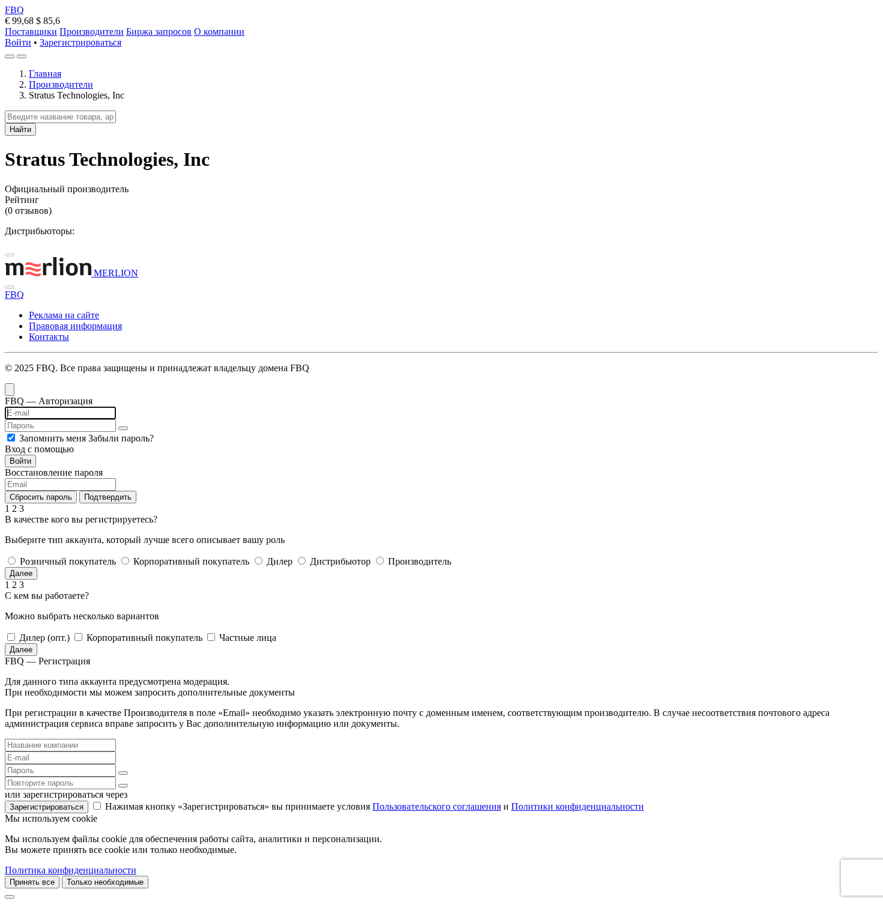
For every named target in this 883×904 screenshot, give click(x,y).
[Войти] (9, 56)
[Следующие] (9, 287)
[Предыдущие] (9, 254)
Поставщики (31, 31)
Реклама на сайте (64, 315)
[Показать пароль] (123, 428)
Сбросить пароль (41, 497)
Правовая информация (75, 326)
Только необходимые (105, 882)
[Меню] (21, 56)
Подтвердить (108, 497)
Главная (45, 73)
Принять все (32, 882)
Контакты (49, 337)
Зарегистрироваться (80, 42)
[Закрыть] (9, 897)
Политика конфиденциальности (70, 870)
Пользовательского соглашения (436, 806)
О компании (219, 31)
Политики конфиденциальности (577, 806)
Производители (91, 31)
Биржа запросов (159, 31)
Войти (18, 42)
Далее (21, 573)
